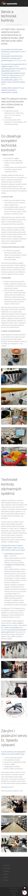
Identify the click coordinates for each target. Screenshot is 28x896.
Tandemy (6, 880)
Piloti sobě (6, 874)
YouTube (14, 895)
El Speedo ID (7, 865)
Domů (7, 24)
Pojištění (6, 877)
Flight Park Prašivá (14, 892)
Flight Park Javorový (14, 890)
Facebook (14, 893)
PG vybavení (6, 871)
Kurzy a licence (7, 868)
